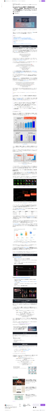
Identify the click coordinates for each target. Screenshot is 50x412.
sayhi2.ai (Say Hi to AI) (26, 350)
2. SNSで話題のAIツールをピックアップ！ (19, 340)
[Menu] (45, 0)
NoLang (29, 349)
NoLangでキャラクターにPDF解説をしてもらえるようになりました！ (23, 43)
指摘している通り (26, 247)
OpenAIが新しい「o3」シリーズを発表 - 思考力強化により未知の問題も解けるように (24, 39)
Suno (14, 41)
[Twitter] (34, 407)
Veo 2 (16, 51)
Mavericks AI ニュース (15, 3)
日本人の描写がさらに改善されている (23, 281)
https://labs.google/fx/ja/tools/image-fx (23, 277)
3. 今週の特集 (15, 341)
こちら (26, 92)
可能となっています (26, 80)
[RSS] (35, 407)
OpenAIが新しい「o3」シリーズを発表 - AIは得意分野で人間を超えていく (23, 38)
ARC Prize (32, 186)
